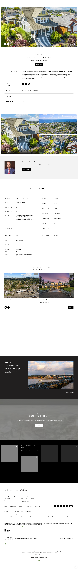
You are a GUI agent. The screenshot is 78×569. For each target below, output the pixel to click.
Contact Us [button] (39, 425)
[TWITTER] (70, 506)
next (8, 44)
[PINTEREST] (72, 506)
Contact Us (37, 506)
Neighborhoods (28, 506)
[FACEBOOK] (58, 506)
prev (5, 44)
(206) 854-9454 (41, 165)
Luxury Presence (33, 538)
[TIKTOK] (64, 506)
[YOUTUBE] (61, 506)
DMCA (17, 511)
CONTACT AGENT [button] (26, 169)
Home (6, 506)
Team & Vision (13, 506)
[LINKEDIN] (55, 506)
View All (70, 307)
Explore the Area (69, 392)
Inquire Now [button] (39, 64)
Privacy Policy (70, 538)
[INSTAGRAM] (67, 506)
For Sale (20, 506)
